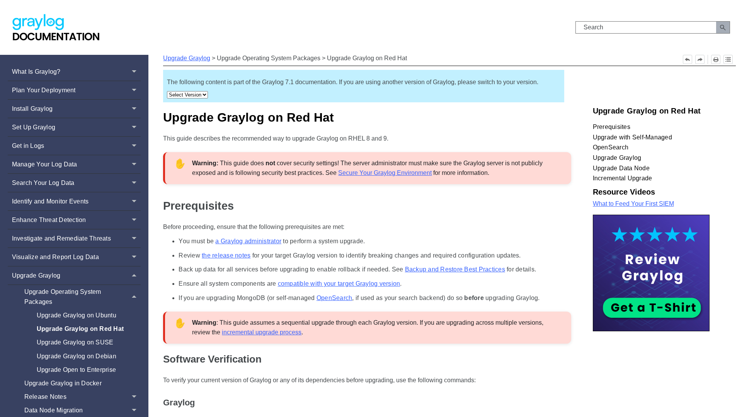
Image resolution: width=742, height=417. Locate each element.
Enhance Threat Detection (49, 220)
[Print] (715, 59)
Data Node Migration (53, 410)
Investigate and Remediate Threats (61, 238)
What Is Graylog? (36, 71)
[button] (723, 27)
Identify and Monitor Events (50, 201)
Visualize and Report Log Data (55, 257)
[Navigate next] (700, 59)
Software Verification (212, 359)
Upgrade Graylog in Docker (63, 383)
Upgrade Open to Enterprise (76, 369)
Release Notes (45, 396)
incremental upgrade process (261, 332)
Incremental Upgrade (622, 178)
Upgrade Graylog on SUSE (75, 342)
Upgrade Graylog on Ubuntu (76, 315)
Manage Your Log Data (44, 164)
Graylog (179, 402)
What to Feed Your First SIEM (633, 203)
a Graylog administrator (248, 241)
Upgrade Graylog (36, 275)
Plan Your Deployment (44, 90)
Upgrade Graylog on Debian (76, 356)
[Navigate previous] (687, 59)
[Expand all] (728, 59)
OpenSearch (334, 298)
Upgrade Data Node (621, 168)
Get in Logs (28, 145)
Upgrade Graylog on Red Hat (80, 328)
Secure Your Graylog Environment (385, 173)
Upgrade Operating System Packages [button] (62, 296)
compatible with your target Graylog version (339, 283)
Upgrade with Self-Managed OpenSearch (632, 142)
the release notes (226, 255)
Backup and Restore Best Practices (455, 269)
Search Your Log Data (43, 183)
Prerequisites (198, 206)
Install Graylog (32, 108)
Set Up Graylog (34, 127)
